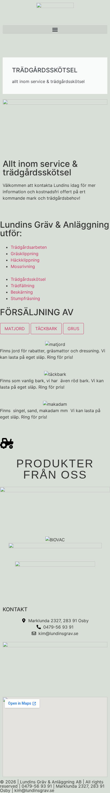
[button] (55, 29)
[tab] (14, 328)
